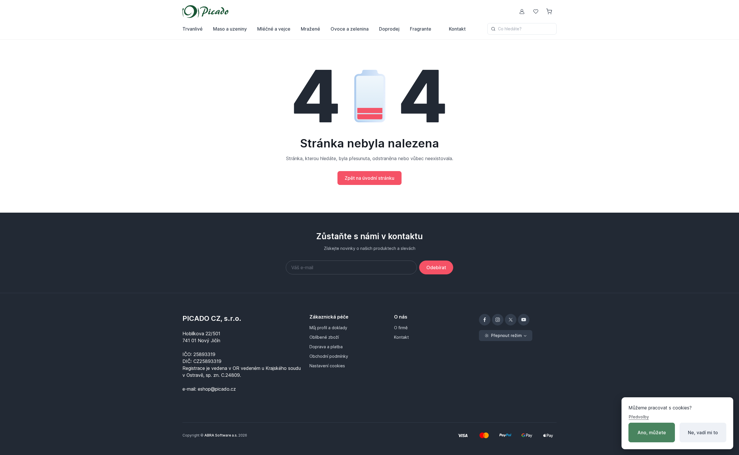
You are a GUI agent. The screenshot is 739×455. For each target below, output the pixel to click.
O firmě (401, 327)
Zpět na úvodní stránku (369, 178)
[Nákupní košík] (550, 11)
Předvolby (639, 416)
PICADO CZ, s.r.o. (211, 318)
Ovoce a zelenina (350, 29)
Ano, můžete (651, 432)
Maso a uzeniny (230, 29)
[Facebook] (484, 319)
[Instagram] (497, 319)
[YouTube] (523, 319)
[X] (510, 319)
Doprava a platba (326, 346)
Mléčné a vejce (273, 29)
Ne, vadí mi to (703, 432)
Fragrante (420, 29)
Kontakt (457, 29)
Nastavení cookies (327, 365)
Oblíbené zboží (324, 337)
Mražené (310, 29)
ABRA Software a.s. (221, 435)
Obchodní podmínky (328, 356)
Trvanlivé (192, 29)
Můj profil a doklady (328, 327)
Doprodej (389, 29)
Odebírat (436, 267)
